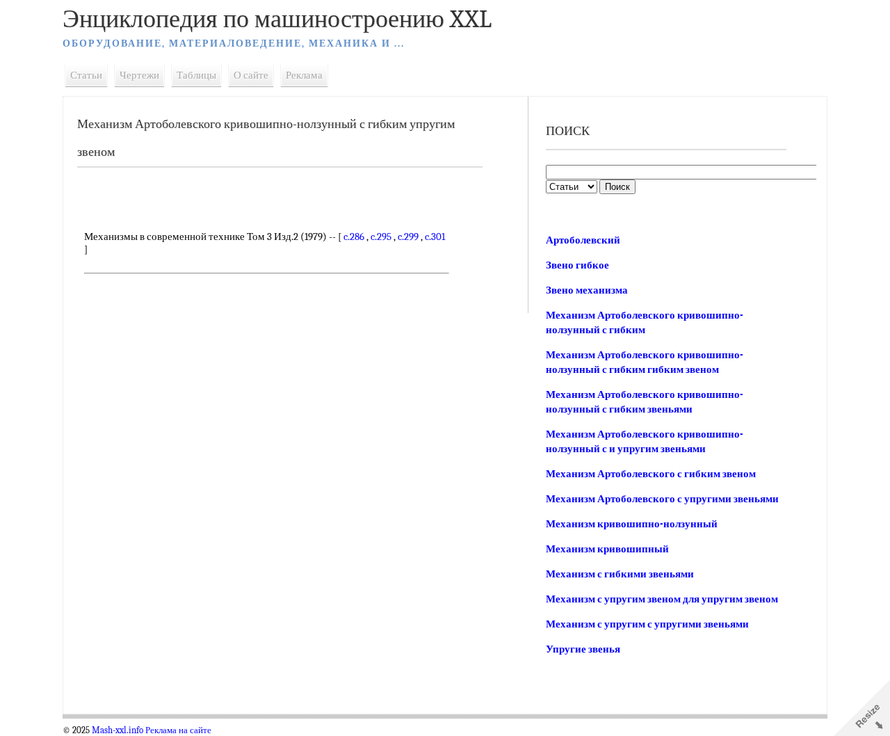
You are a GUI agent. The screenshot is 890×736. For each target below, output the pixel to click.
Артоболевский (583, 240)
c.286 (353, 236)
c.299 (408, 236)
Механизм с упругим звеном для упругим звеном (662, 599)
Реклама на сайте (178, 730)
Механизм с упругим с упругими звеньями (647, 624)
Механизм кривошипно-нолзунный (632, 524)
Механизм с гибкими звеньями (620, 574)
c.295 (381, 236)
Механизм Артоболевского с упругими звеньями (662, 499)
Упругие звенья (583, 649)
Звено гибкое (577, 265)
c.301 (435, 236)
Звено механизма (587, 290)
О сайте (251, 75)
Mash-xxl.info (117, 730)
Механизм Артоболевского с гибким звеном (651, 473)
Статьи (86, 75)
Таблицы (196, 75)
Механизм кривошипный (607, 549)
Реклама (304, 75)
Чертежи (139, 75)
